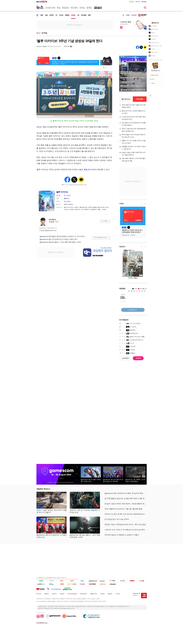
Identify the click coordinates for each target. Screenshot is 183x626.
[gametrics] (41, 584)
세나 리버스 (154, 36)
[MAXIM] (123, 580)
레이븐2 (153, 39)
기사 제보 (104, 221)
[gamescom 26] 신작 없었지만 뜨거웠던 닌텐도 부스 (59, 239)
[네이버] (41, 580)
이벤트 (121, 203)
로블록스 (132, 353)
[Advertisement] (28, 33)
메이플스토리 (134, 333)
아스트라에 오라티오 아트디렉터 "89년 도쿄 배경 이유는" (134, 118)
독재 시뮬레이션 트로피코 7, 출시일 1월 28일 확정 (123, 509)
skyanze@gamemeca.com (48, 230)
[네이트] (72, 580)
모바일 (44, 33)
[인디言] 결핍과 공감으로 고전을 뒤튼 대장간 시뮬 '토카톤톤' (126, 498)
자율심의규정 (93, 593)
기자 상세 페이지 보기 (100, 237)
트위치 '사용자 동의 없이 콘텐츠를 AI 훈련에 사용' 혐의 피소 (134, 130)
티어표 (153, 49)
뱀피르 (153, 32)
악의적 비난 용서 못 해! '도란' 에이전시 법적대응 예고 (125, 514)
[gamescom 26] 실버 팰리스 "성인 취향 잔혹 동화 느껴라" (60, 242)
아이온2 (132, 350)
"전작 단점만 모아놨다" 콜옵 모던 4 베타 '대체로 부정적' (134, 106)
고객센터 (102, 593)
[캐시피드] (103, 584)
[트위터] (49, 588)
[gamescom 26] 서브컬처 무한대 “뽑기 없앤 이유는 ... (91, 480)
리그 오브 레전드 (135, 323)
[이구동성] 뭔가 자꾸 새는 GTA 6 (117, 519)
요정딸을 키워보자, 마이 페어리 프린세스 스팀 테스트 (134, 148)
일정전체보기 (133, 310)
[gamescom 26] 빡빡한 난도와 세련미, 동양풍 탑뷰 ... (135, 480)
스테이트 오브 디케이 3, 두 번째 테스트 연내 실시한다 (125, 530)
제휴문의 (46, 593)
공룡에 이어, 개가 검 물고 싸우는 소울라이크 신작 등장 (134, 142)
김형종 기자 (53, 222)
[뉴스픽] (83, 584)
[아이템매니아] (52, 584)
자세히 (104, 209)
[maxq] (132, 580)
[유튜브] (41, 588)
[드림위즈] (142, 580)
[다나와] (103, 580)
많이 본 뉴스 (126, 99)
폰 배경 (153, 55)
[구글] (52, 580)
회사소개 (38, 593)
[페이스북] (57, 588)
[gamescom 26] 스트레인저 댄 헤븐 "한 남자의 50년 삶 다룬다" (126, 493)
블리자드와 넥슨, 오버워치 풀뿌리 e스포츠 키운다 (134, 112)
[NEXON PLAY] (93, 580)
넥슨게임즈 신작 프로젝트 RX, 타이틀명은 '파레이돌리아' (134, 124)
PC (65, 195)
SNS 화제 (139, 99)
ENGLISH (67, 46)
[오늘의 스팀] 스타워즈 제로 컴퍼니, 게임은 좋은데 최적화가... (126, 504)
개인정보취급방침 (72, 593)
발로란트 (132, 330)
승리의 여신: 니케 (156, 46)
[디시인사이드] (113, 584)
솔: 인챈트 (154, 26)
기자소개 (117, 593)
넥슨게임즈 (67, 201)
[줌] (83, 580)
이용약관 (62, 593)
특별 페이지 (88, 170)
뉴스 (38, 33)
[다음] (62, 580)
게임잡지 (122, 246)
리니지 (132, 343)
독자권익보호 (83, 593)
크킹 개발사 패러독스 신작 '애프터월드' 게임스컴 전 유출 (134, 160)
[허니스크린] (72, 584)
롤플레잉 (66, 198)
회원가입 (137, 1)
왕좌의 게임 (154, 29)
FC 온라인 (133, 327)
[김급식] (62, 584)
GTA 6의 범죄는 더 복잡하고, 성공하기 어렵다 (122, 535)
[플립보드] (93, 584)
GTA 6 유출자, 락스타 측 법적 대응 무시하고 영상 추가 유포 (134, 136)
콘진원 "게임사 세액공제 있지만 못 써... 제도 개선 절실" (125, 524)
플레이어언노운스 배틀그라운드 (140, 336)
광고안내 (54, 593)
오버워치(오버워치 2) (136, 340)
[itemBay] (113, 580)
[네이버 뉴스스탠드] (68, 588)
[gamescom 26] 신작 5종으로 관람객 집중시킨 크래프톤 (113, 480)
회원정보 (110, 593)
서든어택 (132, 346)
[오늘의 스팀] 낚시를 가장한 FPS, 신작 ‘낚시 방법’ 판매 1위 (133, 154)
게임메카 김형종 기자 (43, 46)
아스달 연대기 (155, 42)
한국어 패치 (154, 52)
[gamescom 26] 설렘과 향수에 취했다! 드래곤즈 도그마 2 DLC (62, 236)
